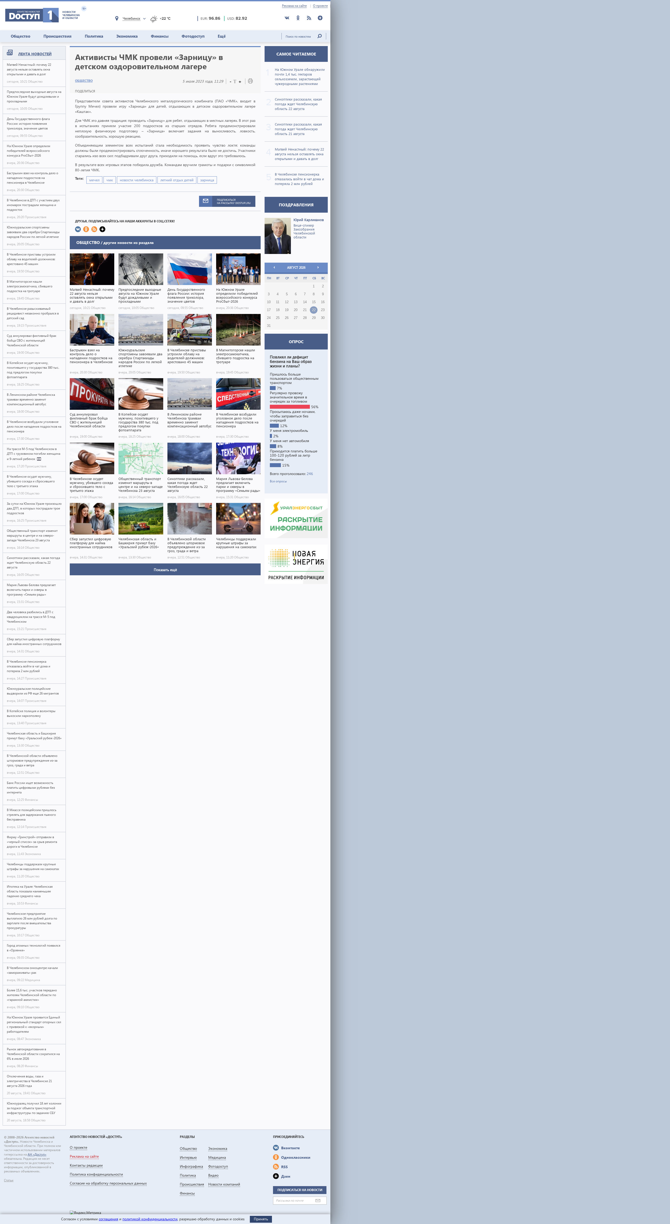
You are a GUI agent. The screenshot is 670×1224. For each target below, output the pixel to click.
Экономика (127, 36)
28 (305, 318)
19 (287, 310)
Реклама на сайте (294, 6)
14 (305, 302)
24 (269, 318)
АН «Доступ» (37, 1154)
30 (323, 318)
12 (287, 302)
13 (295, 302)
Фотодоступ (193, 36)
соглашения (108, 1218)
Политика (94, 36)
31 (269, 326)
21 (305, 310)
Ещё (222, 36)
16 (323, 302)
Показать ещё (165, 569)
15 (314, 302)
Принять (261, 1218)
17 (269, 310)
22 (314, 310)
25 (278, 318)
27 (295, 318)
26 (287, 318)
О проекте (320, 6)
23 (323, 310)
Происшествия (57, 36)
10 (269, 302)
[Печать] (250, 81)
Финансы (159, 36)
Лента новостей (35, 53)
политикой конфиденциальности (149, 1218)
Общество (20, 36)
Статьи (8, 1180)
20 (295, 310)
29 (314, 318)
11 (277, 302)
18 (278, 310)
